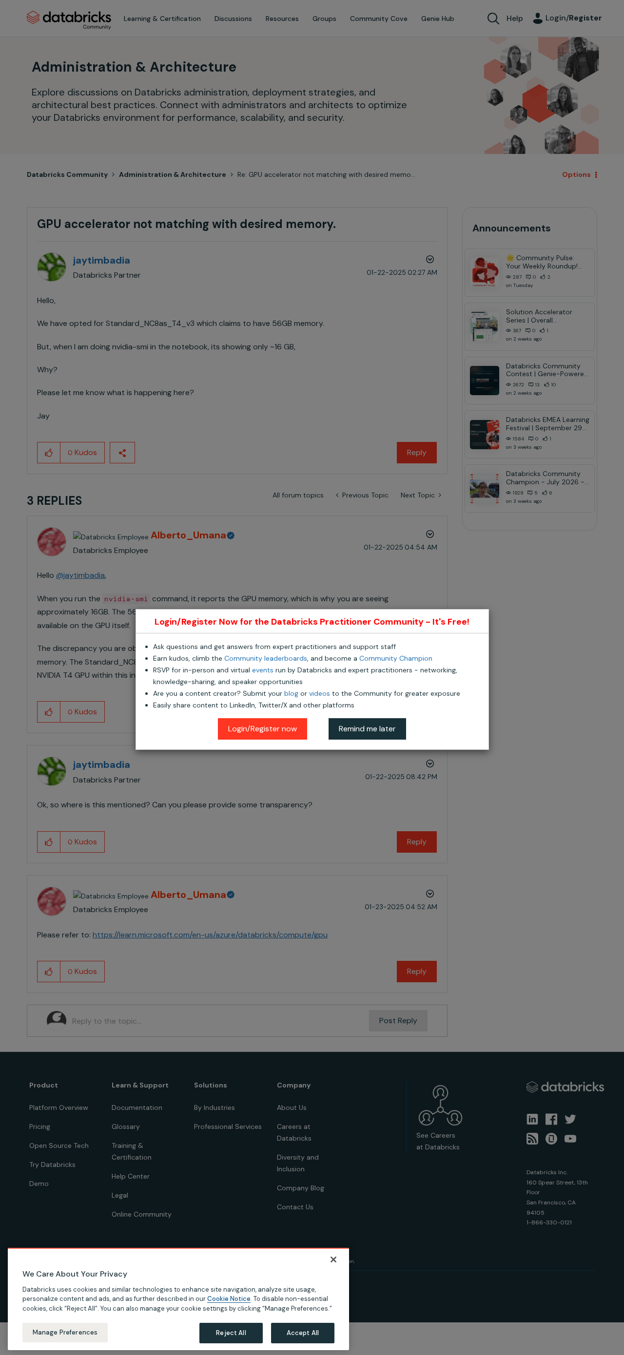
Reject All (231, 1333)
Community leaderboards (265, 658)
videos (319, 693)
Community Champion (395, 658)
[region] (178, 1299)
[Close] (333, 1259)
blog (291, 693)
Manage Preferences (65, 1332)
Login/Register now (262, 729)
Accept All (303, 1333)
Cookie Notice (229, 1299)
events (262, 670)
